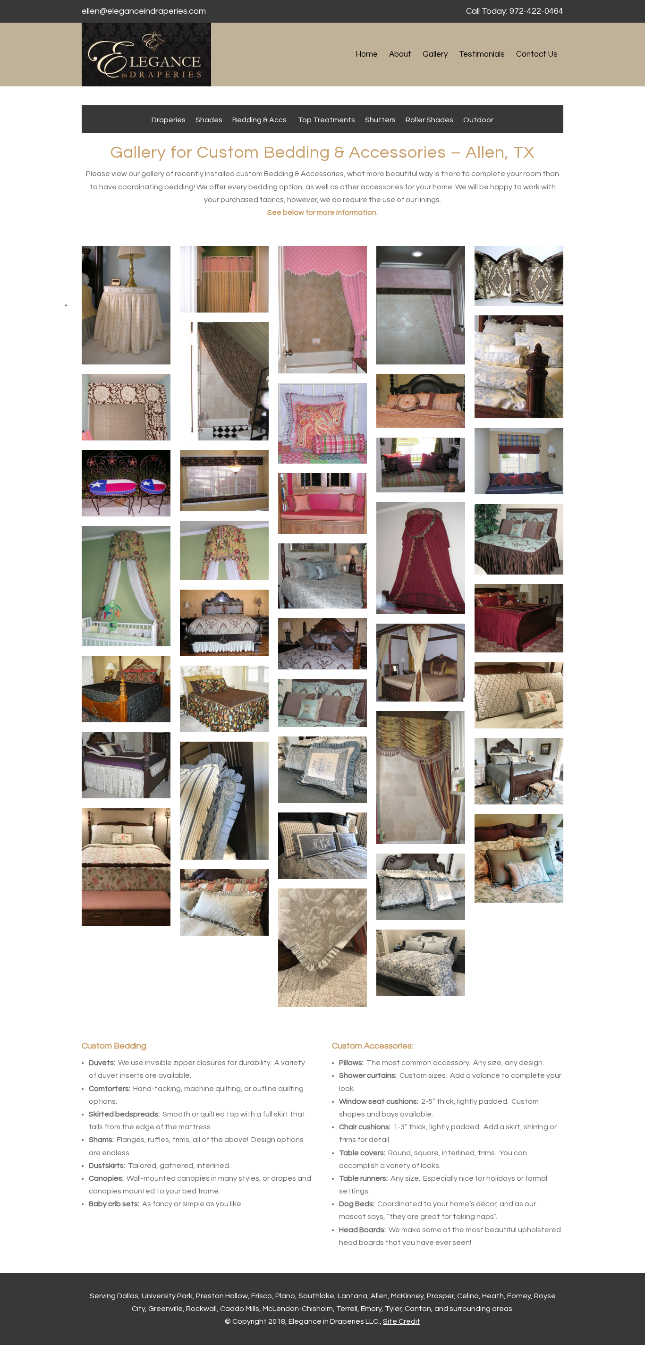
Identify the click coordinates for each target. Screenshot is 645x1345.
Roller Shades (429, 120)
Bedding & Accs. (260, 120)
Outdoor (478, 120)
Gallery (435, 54)
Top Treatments (326, 120)
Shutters (380, 120)
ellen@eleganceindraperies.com (144, 11)
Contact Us (537, 54)
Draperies (169, 120)
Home (367, 54)
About (400, 54)
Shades (208, 120)
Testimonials (482, 54)
